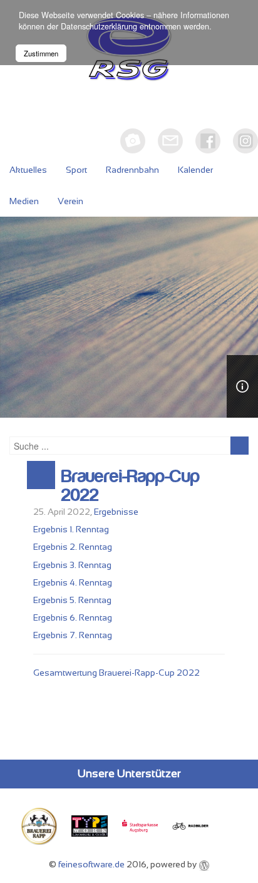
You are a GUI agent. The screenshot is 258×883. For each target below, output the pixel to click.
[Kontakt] (170, 140)
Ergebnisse (116, 512)
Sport (76, 170)
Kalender (195, 170)
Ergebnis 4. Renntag (72, 582)
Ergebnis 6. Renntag (72, 617)
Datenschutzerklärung (99, 26)
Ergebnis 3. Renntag (72, 565)
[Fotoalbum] (132, 140)
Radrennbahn (132, 170)
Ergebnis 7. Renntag (72, 635)
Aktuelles (28, 170)
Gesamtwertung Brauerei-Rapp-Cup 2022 (116, 673)
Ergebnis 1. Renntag (71, 529)
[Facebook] (207, 140)
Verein (70, 201)
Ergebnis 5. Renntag (72, 600)
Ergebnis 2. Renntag (72, 547)
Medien (24, 201)
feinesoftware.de (91, 864)
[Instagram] (245, 140)
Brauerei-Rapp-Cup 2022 (130, 486)
